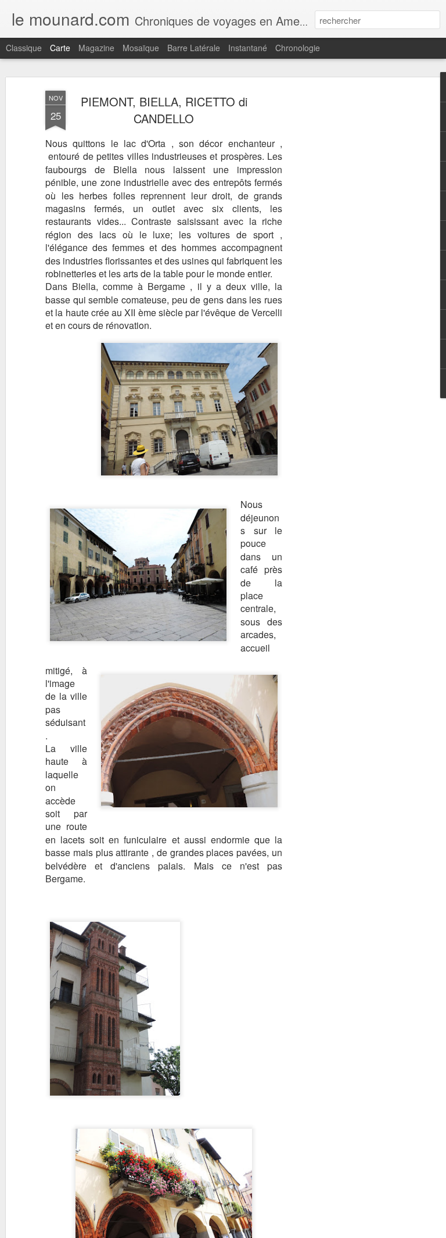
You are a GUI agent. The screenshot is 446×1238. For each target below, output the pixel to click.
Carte (60, 47)
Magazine (96, 47)
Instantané (247, 47)
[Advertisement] (346, 273)
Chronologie (297, 47)
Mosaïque (141, 47)
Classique (24, 47)
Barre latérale (193, 47)
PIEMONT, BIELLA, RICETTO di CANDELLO (164, 110)
